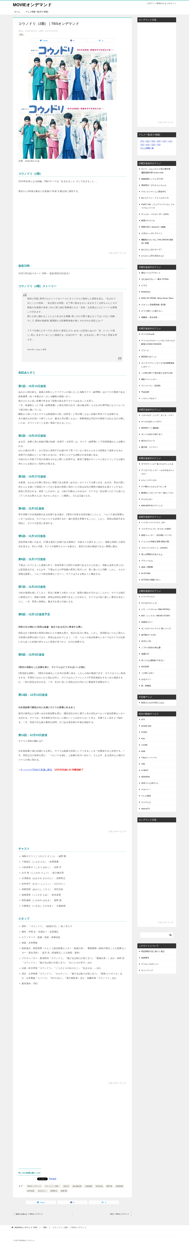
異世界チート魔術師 (150, 428)
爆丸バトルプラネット (151, 273)
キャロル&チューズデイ (151, 421)
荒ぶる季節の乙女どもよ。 (153, 554)
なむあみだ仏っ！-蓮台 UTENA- (155, 279)
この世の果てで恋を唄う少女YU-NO (157, 373)
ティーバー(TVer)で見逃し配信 (36, 769)
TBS (21, 35)
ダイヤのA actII (147, 334)
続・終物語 (146, 686)
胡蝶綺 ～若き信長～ (150, 317)
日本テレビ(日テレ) (149, 783)
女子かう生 (146, 641)
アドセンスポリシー (150, 964)
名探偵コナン (147, 622)
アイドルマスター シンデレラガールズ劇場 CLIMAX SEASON (158, 342)
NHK (143, 751)
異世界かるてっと (149, 357)
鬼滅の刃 (145, 654)
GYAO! (144, 732)
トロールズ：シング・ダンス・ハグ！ (157, 415)
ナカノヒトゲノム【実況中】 (153, 191)
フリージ (145, 350)
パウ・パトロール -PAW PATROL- (156, 609)
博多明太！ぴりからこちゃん (153, 185)
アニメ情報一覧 (147, 148)
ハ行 (170, 141)
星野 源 (109, 1186)
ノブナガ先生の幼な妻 (151, 647)
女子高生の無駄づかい (151, 580)
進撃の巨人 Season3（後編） (154, 227)
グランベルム (147, 561)
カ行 (148, 141)
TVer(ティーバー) (148, 757)
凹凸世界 (145, 667)
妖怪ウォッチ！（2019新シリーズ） (157, 535)
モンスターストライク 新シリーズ (156, 628)
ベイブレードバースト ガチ (153, 522)
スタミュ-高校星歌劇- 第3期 (153, 304)
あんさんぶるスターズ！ (152, 249)
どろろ (144, 285)
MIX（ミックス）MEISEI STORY (155, 616)
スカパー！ (146, 789)
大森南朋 (88, 1186)
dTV (143, 719)
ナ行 (164, 141)
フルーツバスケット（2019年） (155, 548)
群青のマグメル (148, 220)
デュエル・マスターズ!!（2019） (155, 214)
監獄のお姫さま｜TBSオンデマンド (29, 1214)
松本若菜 (30, 1191)
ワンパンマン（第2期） (151, 386)
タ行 (159, 141)
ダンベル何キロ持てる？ (152, 434)
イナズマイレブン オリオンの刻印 (156, 529)
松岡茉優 (119, 1186)
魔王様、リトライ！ (150, 447)
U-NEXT (144, 770)
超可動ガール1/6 (148, 635)
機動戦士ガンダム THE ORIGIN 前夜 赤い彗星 (157, 241)
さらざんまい (147, 499)
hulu (143, 738)
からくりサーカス (149, 480)
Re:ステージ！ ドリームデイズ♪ (155, 198)
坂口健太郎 (77, 1186)
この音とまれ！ (148, 673)
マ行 (142, 144)
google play (146, 726)
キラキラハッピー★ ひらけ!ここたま (157, 464)
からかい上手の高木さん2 (152, 256)
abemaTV (145, 808)
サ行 (153, 141)
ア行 (142, 141)
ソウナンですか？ (149, 398)
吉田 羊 (66, 1186)
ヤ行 (148, 144)
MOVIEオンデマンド (32, 4)
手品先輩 (145, 392)
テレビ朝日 (146, 796)
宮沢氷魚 (99, 1186)
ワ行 (159, 144)
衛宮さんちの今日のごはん (153, 703)
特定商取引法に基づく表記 (153, 951)
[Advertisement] (72, 227)
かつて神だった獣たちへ (152, 311)
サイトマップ (147, 970)
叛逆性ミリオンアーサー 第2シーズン (157, 493)
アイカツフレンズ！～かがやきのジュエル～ (157, 472)
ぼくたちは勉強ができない (153, 660)
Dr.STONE (145, 573)
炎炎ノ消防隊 (147, 567)
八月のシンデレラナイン (152, 233)
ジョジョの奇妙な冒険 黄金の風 (155, 541)
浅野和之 (53, 1191)
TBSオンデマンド (34, 1186)
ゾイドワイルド (148, 597)
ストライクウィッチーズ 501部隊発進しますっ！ (157, 365)
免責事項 (145, 958)
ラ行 (153, 144)
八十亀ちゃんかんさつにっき (153, 486)
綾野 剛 (64, 1191)
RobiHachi (145, 292)
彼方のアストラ (148, 441)
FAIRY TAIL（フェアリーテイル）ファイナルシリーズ (158, 206)
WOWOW (145, 777)
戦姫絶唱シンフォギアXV (152, 179)
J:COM (144, 745)
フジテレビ (146, 802)
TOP (26, 1227)
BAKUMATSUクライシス (152, 505)
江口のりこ (42, 1191)
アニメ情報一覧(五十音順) (37, 12)
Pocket (52, 1179)
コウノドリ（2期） (52, 1186)
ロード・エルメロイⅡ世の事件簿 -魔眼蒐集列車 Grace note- (157, 171)
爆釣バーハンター (149, 379)
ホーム (17, 12)
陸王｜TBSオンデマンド (119, 1214)
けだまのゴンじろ (149, 603)
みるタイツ (146, 679)
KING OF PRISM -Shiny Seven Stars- (157, 298)
